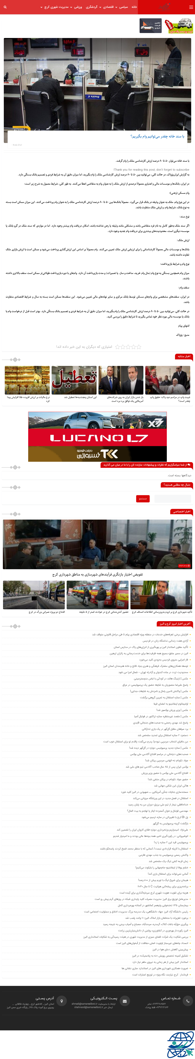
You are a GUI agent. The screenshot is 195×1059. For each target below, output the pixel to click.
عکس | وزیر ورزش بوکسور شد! (172, 710)
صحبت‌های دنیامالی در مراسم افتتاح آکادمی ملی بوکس (159, 754)
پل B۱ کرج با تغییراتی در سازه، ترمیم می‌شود (164, 817)
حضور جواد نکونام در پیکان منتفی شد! (168, 779)
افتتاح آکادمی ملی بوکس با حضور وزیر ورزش (164, 773)
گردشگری (92, 7)
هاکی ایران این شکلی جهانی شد (171, 786)
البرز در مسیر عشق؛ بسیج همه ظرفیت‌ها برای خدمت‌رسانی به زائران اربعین (149, 653)
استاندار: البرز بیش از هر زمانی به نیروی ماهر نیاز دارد (160, 962)
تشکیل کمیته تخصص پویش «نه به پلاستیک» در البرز (160, 956)
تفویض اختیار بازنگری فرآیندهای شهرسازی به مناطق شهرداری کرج (97, 574)
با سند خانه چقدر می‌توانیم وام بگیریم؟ (157, 136)
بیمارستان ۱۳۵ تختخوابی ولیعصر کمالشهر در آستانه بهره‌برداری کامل (153, 905)
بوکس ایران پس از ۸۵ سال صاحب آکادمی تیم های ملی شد (157, 767)
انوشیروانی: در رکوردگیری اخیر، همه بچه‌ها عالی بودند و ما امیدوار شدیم (150, 836)
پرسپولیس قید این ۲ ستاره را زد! (171, 842)
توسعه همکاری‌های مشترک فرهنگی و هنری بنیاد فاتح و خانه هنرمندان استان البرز (145, 666)
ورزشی (78, 7)
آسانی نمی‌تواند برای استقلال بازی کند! (168, 874)
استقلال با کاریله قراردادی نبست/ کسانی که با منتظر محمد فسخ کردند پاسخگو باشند (144, 849)
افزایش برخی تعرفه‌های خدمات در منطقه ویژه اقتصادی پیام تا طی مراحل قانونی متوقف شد (140, 634)
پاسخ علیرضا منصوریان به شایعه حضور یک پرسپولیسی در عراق (155, 685)
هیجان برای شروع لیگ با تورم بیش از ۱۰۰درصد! (163, 880)
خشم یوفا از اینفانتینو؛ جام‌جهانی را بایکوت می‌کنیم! (162, 867)
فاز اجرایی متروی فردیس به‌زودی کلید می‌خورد (163, 660)
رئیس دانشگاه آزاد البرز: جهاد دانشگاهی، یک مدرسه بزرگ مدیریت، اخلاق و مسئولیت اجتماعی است (136, 912)
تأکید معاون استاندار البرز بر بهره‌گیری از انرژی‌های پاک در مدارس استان (151, 647)
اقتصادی (108, 7)
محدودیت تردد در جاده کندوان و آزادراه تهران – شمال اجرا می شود (153, 672)
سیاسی (123, 7)
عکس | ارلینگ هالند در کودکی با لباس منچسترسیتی (161, 678)
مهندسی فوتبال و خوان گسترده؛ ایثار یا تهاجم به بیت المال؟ (157, 811)
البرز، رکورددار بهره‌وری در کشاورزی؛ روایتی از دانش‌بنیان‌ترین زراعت (153, 930)
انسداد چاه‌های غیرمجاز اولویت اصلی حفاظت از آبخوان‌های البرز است (152, 943)
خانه (134, 7)
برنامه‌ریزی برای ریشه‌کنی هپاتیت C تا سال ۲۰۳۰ (163, 886)
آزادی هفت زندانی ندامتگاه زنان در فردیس (165, 641)
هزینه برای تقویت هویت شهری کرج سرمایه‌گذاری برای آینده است (153, 893)
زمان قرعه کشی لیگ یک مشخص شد (168, 861)
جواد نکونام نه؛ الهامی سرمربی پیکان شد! (166, 760)
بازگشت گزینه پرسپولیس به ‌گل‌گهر (170, 823)
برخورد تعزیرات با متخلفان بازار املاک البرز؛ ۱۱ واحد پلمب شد (156, 918)
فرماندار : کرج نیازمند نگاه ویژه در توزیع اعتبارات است (160, 975)
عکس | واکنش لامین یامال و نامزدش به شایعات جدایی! (159, 691)
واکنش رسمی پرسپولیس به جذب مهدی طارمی (163, 855)
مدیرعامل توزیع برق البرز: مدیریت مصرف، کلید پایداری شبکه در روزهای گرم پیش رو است (141, 899)
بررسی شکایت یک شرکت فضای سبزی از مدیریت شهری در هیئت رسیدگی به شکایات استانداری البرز (135, 937)
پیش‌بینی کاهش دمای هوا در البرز (170, 949)
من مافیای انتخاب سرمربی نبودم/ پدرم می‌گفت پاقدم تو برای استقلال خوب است (145, 741)
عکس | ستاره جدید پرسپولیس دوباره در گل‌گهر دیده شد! (158, 748)
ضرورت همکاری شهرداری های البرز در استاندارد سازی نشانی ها (155, 968)
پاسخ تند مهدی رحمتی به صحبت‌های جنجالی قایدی (160, 723)
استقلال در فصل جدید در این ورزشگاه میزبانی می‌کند (160, 798)
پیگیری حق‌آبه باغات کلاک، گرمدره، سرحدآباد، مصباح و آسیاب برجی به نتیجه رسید (145, 924)
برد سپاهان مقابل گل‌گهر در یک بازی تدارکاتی (165, 729)
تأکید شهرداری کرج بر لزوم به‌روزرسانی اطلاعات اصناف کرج (162, 612)
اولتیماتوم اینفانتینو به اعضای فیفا (171, 704)
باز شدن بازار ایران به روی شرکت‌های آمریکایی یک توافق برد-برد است (125, 399)
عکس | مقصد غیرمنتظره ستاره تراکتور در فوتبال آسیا (161, 716)
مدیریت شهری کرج (56, 7)
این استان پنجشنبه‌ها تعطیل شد (80, 397)
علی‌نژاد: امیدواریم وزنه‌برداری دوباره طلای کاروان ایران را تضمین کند (152, 830)
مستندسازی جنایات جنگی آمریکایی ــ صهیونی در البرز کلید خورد (154, 792)
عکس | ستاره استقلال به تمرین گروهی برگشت (164, 697)
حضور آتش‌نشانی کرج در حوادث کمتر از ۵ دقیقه (104, 612)
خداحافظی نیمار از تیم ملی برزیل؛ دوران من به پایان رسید (158, 804)
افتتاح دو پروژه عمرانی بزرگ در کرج (47, 612)
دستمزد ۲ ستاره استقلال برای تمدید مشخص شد (163, 735)
